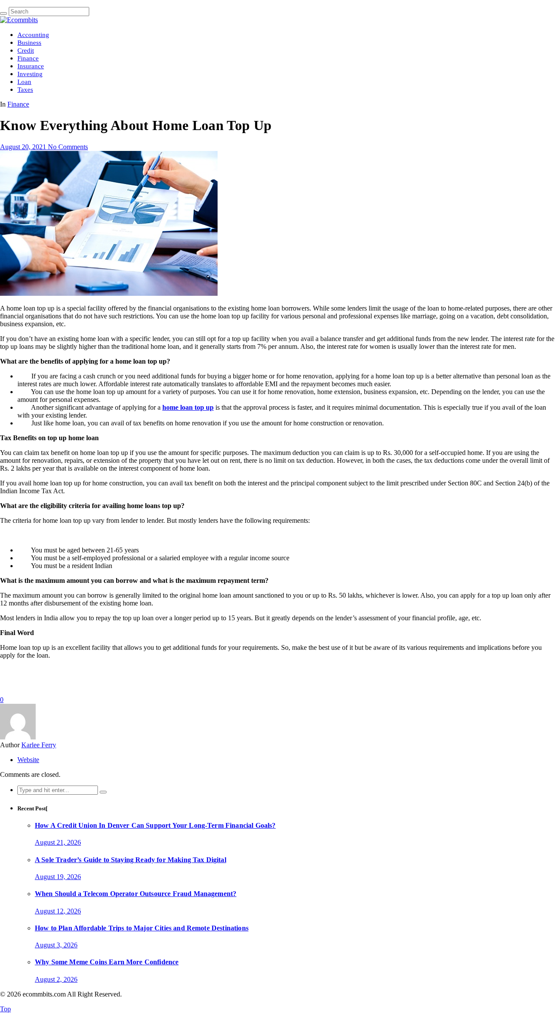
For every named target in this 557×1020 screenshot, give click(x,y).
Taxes (25, 89)
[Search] (3, 13)
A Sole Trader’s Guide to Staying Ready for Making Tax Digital (130, 859)
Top (5, 1009)
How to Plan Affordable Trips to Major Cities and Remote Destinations (141, 928)
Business (29, 42)
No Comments (68, 146)
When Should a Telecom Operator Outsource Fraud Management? (135, 893)
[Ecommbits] (19, 19)
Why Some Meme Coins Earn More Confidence (106, 962)
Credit (25, 50)
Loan (24, 81)
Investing (30, 73)
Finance (28, 58)
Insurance (30, 66)
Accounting (33, 34)
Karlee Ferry (38, 745)
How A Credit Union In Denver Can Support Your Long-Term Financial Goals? (155, 825)
